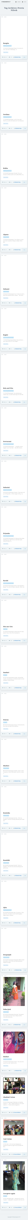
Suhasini (6, 487)
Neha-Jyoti (7, 1009)
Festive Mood (6, 237)
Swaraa (6, 720)
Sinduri (6, 1056)
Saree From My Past (7, 490)
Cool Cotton (7, 1139)
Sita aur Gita (8, 626)
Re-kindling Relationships (8, 337)
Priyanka (6, 533)
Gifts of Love (6, 1012)
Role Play (5, 629)
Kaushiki (6, 860)
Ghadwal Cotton (9, 1097)
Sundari (6, 672)
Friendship (6, 1099)
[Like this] (25, 128)
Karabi (5, 580)
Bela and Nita (8, 388)
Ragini (5, 335)
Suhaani (6, 289)
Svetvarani (7, 441)
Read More (6, 52)
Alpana (5, 234)
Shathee (6, 766)
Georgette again (9, 1193)
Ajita (5, 907)
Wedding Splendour (7, 45)
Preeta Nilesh (17, 1112)
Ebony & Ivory (6, 957)
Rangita (6, 43)
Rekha (5, 168)
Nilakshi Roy (17, 57)
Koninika (6, 813)
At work (5, 675)
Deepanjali (7, 955)
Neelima (6, 114)
